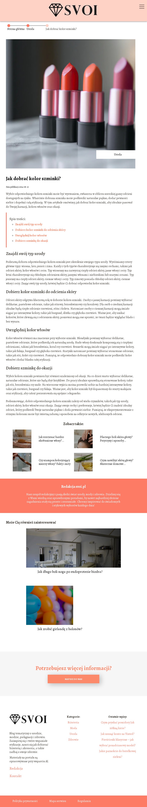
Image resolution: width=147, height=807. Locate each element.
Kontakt (16, 776)
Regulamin (84, 801)
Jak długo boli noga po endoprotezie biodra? (70, 571)
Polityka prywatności (25, 801)
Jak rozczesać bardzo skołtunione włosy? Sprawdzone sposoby (51, 439)
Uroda (30, 29)
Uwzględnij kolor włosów (31, 235)
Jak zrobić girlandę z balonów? (59, 629)
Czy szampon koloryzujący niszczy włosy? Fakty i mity (54, 462)
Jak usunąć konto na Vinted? (117, 734)
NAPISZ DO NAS (73, 679)
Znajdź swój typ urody (28, 224)
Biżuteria (73, 722)
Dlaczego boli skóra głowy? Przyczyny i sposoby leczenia (116, 439)
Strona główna (16, 29)
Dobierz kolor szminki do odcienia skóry (40, 230)
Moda (73, 728)
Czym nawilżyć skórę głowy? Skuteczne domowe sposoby (116, 462)
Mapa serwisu (57, 801)
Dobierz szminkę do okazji (31, 241)
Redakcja (16, 768)
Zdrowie (73, 740)
